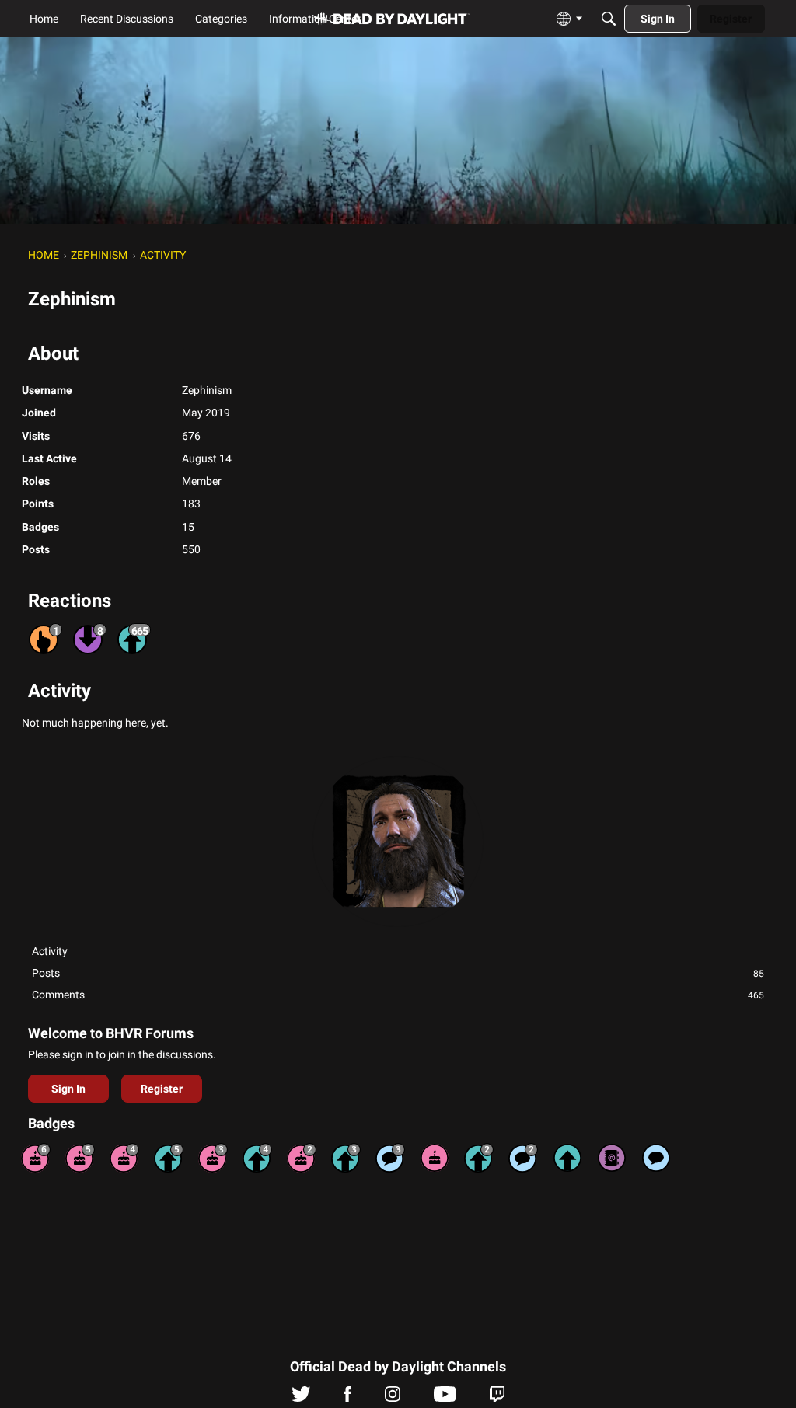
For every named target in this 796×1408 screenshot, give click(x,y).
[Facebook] (347, 1398)
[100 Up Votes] (346, 1158)
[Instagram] (392, 1398)
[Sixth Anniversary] (36, 1158)
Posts (398, 973)
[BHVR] (392, 19)
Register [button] (162, 1088)
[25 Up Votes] (479, 1158)
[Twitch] (497, 1398)
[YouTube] (445, 1398)
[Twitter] (301, 1398)
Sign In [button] (68, 1088)
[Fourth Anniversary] (124, 1158)
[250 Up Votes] (257, 1158)
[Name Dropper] (612, 1158)
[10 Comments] (523, 1158)
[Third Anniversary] (213, 1158)
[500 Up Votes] (168, 1158)
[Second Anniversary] (301, 1158)
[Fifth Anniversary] (80, 1158)
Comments (398, 994)
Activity (50, 951)
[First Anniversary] (434, 1158)
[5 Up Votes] (567, 1158)
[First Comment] (656, 1158)
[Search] (609, 19)
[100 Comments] (390, 1158)
